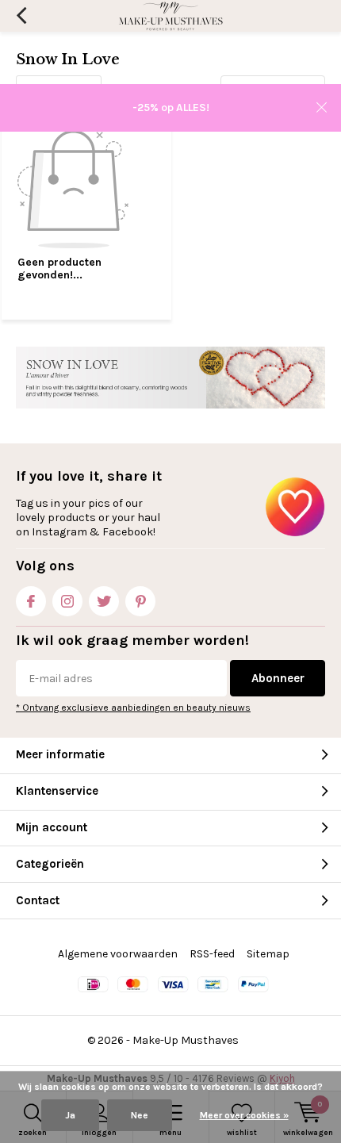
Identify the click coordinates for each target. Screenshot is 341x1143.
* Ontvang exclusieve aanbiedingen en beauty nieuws (133, 707)
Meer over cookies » (244, 1115)
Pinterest (140, 601)
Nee (139, 1115)
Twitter (104, 601)
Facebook (31, 601)
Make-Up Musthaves (185, 1040)
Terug (21, 16)
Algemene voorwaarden (118, 954)
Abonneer (278, 678)
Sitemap (268, 954)
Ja (70, 1115)
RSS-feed (212, 954)
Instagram (67, 601)
